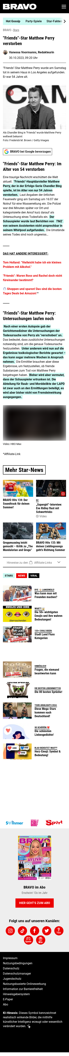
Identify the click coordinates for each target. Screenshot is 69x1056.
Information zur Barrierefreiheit (23, 989)
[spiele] (28, 940)
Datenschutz (11, 968)
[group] (33, 21)
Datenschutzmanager (17, 973)
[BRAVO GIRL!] (34, 823)
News (21, 575)
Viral (34, 575)
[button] (34, 562)
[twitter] (46, 930)
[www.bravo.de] (19, 7)
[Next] (62, 21)
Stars (16, 30)
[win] (40, 940)
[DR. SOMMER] (14, 823)
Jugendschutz (12, 978)
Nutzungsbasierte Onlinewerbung (24, 984)
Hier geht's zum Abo (34, 903)
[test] (58, 930)
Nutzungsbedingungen (17, 963)
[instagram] (10, 930)
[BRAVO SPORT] (55, 823)
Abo (5, 1004)
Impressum (10, 958)
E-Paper (8, 999)
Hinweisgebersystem (16, 994)
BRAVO (7, 30)
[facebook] (34, 930)
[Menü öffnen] (64, 6)
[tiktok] (22, 930)
